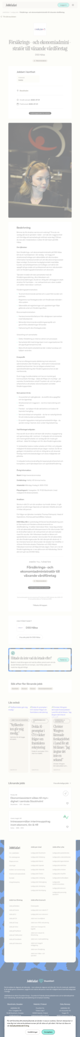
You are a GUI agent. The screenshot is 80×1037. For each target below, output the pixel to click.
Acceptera (48, 1032)
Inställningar (33, 1032)
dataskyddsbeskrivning (19, 1026)
